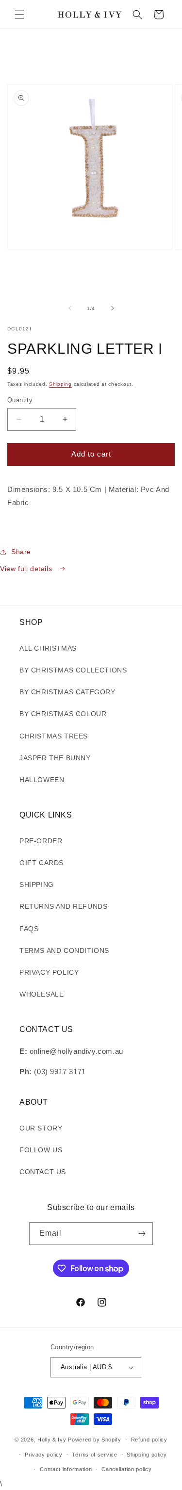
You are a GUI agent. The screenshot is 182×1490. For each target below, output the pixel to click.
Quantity (20, 400)
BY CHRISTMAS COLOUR (62, 714)
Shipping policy (147, 1454)
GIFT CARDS (41, 863)
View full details (27, 569)
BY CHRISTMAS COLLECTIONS (73, 670)
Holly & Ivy (52, 1439)
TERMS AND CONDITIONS (64, 950)
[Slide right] (112, 308)
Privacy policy (44, 1454)
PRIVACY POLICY (49, 972)
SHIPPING (36, 884)
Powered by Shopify (94, 1439)
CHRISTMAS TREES (53, 736)
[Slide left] (70, 308)
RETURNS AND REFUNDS (63, 906)
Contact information (66, 1469)
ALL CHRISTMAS (48, 648)
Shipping (60, 384)
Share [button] (21, 552)
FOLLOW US (40, 1150)
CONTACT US (42, 1172)
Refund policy (149, 1439)
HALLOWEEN (41, 780)
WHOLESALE (41, 994)
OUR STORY (40, 1128)
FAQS (28, 929)
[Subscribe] (141, 1233)
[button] (19, 14)
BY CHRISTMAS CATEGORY (67, 692)
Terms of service (94, 1454)
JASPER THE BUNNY (55, 758)
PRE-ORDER (40, 841)
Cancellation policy (126, 1469)
